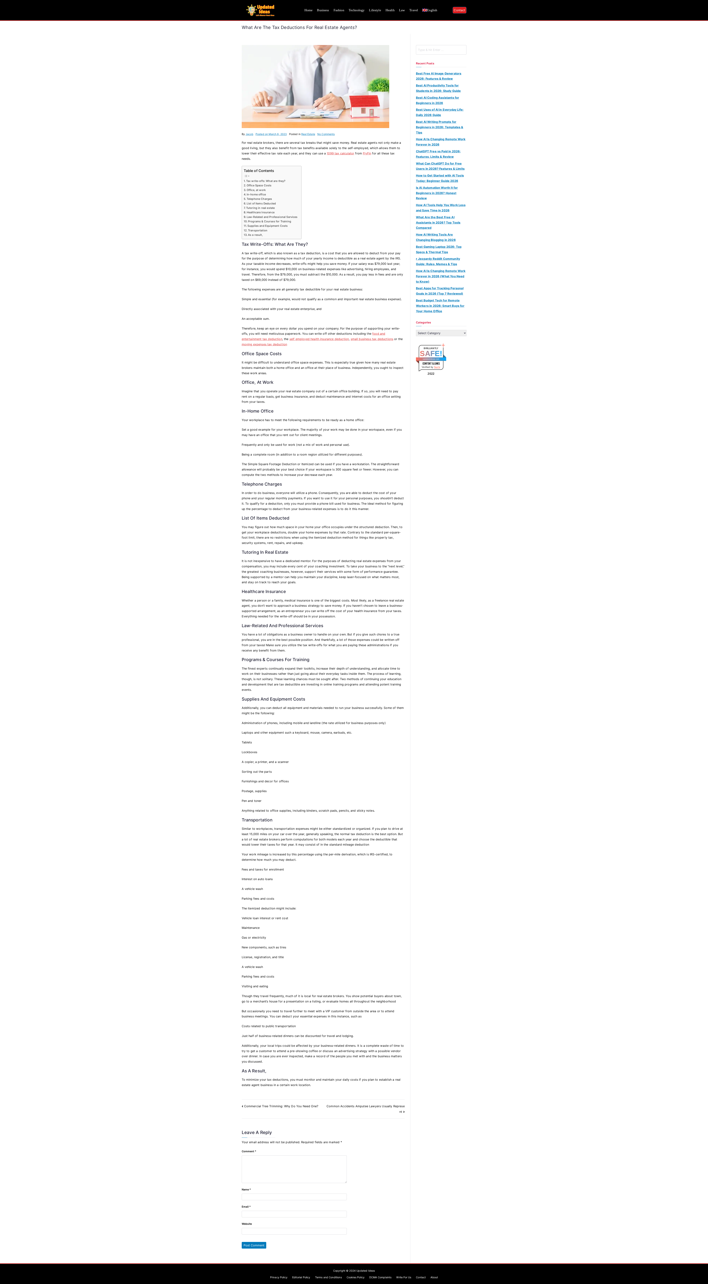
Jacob (249, 134)
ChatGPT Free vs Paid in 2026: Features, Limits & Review (438, 153)
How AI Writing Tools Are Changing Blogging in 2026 (436, 237)
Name (246, 1189)
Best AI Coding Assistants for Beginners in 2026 (437, 100)
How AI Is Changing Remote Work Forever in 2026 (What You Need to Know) (441, 276)
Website (247, 1223)
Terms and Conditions (328, 1277)
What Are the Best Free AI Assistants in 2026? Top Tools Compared (438, 222)
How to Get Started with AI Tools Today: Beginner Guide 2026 (440, 178)
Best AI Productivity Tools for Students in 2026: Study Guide (438, 88)
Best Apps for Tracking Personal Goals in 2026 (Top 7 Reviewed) (440, 290)
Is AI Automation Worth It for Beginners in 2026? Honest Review (437, 193)
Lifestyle (375, 10)
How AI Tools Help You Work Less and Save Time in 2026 (441, 207)
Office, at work (256, 190)
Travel (413, 10)
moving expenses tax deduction (264, 344)
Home (308, 10)
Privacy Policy (278, 1277)
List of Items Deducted (261, 203)
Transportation (257, 230)
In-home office (256, 194)
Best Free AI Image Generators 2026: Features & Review (438, 76)
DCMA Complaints (380, 1277)
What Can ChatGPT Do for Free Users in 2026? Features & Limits (440, 166)
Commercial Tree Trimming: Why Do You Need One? (281, 1106)
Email (246, 1206)
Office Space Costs (259, 185)
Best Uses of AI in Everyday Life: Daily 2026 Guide (440, 112)
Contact (459, 10)
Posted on (271, 134)
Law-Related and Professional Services (272, 216)
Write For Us (403, 1277)
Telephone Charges (259, 198)
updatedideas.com (431, 359)
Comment (249, 1151)
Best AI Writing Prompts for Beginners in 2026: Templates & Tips (439, 127)
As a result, (255, 234)
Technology (357, 10)
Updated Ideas (365, 1270)
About (434, 1277)
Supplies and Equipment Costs (267, 225)
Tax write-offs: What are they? (266, 180)
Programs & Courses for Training (269, 221)
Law (402, 10)
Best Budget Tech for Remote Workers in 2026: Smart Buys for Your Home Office (440, 306)
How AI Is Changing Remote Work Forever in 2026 (441, 141)
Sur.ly (437, 367)
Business (323, 10)
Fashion (339, 10)
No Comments (326, 134)
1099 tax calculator (340, 153)
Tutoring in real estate (260, 207)
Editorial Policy (301, 1277)
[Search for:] (441, 49)
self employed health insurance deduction (319, 339)
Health (390, 10)
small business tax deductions (372, 339)
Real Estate (308, 134)
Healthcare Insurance (261, 212)
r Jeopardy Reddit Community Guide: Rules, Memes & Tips (438, 261)
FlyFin (367, 153)
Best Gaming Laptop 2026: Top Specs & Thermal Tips (438, 249)
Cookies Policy (356, 1277)
